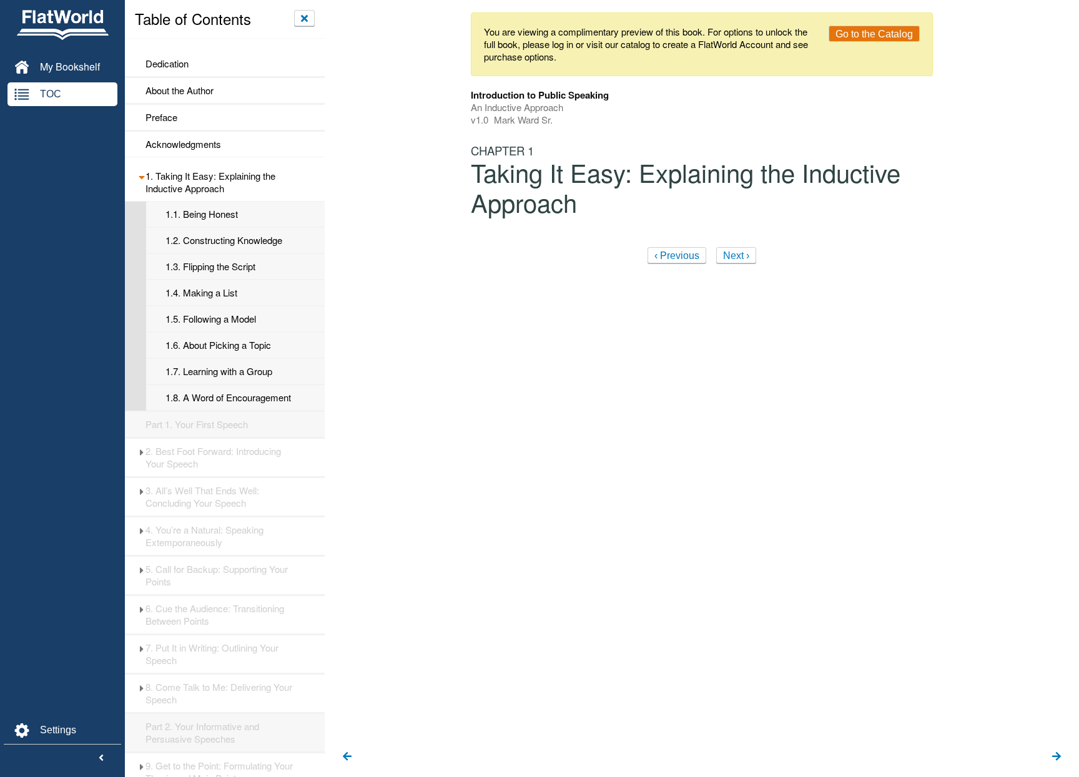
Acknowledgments (183, 144)
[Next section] (1056, 757)
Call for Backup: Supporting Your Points (216, 575)
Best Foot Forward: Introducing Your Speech (213, 457)
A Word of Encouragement (228, 397)
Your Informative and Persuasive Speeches (202, 732)
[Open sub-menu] (141, 176)
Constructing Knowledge (223, 240)
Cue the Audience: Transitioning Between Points (214, 614)
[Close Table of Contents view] (304, 18)
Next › (736, 255)
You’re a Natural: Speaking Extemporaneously (204, 536)
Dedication (167, 63)
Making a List (201, 292)
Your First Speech (196, 424)
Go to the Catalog (874, 34)
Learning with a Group (218, 371)
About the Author (179, 90)
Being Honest (201, 214)
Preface (161, 117)
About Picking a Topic (218, 345)
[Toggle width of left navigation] (101, 758)
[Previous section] (347, 757)
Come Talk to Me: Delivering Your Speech (218, 693)
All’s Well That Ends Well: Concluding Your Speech (202, 496)
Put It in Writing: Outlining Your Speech (211, 654)
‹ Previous (676, 255)
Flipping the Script (210, 266)
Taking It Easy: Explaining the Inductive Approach (210, 182)
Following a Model (210, 319)
